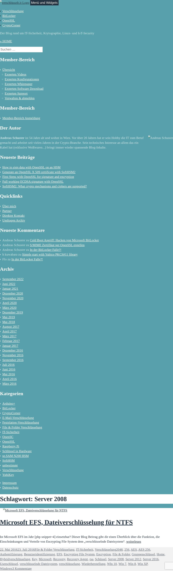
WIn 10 (112, 564)
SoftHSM (8, 460)
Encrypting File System (79, 554)
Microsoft (45, 559)
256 (126, 549)
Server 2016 (151, 559)
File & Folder (121, 554)
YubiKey (8, 475)
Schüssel (100, 559)
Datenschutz (10, 487)
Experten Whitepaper (18, 84)
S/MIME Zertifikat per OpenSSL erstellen (57, 245)
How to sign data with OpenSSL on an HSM (31, 167)
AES (134, 549)
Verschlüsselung (13, 11)
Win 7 (122, 564)
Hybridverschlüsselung (15, 559)
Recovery (59, 559)
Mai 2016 (8, 374)
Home (161, 554)
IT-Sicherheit (10, 432)
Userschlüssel (9, 564)
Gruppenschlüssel (143, 554)
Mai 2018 (8, 322)
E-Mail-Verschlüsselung (18, 418)
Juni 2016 (8, 369)
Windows (6, 568)
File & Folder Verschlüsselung (22, 427)
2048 (119, 549)
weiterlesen (133, 541)
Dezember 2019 (12, 312)
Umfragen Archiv (13, 220)
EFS (59, 554)
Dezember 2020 (12, 293)
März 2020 (9, 307)
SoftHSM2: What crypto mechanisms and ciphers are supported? (44, 186)
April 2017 (9, 331)
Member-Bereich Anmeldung (21, 118)
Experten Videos (15, 74)
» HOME (6, 41)
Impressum (9, 483)
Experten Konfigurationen (22, 79)
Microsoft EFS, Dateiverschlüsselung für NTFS (66, 522)
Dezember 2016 (12, 350)
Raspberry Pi (10, 446)
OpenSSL (8, 20)
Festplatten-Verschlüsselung (20, 422)
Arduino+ (8, 403)
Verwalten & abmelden (20, 98)
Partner (7, 211)
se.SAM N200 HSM (15, 456)
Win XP (143, 564)
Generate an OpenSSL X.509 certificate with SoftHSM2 (38, 172)
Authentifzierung (11, 554)
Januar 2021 (10, 288)
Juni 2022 (8, 284)
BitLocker (9, 16)
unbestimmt (10, 465)
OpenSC (7, 437)
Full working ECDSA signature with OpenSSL (33, 181)
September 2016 (13, 360)
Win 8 (132, 564)
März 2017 (9, 336)
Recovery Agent (77, 559)
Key (34, 559)
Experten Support (16, 93)
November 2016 (12, 355)
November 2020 (12, 298)
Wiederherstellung (93, 564)
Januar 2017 (10, 345)
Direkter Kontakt (13, 215)
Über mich (9, 206)
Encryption (103, 554)
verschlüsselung (69, 564)
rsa (91, 559)
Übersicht (8, 69)
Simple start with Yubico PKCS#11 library (50, 254)
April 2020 (9, 303)
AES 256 (144, 549)
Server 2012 (133, 559)
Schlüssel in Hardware (17, 451)
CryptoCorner (11, 25)
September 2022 (13, 279)
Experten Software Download (24, 88)
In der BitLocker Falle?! (45, 250)
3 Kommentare (22, 568)
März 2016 (9, 383)
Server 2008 (116, 559)
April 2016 (9, 379)
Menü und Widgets (44, 2)
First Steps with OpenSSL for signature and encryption (38, 177)
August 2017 (10, 326)
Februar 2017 (11, 341)
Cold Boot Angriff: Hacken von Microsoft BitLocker (64, 240)
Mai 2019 (8, 317)
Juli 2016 (8, 364)
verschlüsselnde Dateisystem (38, 564)
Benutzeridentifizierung (39, 554)
